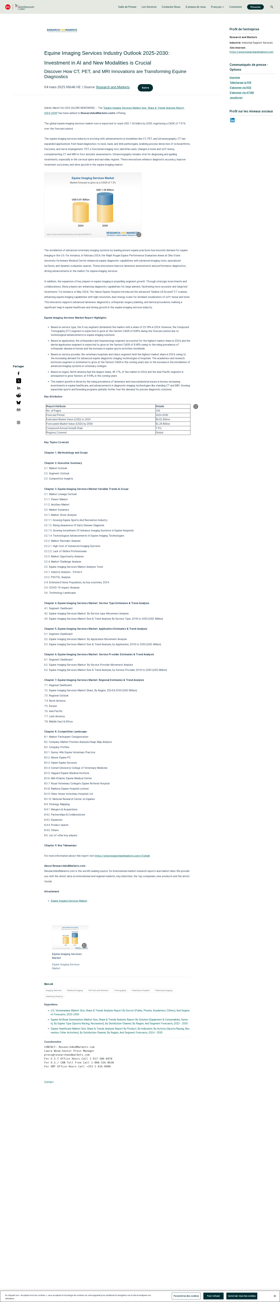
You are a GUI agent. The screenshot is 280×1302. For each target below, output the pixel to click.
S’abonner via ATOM (242, 92)
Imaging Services (54, 990)
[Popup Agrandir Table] (195, 406)
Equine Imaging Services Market (69, 900)
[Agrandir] (138, 234)
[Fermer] (274, 1296)
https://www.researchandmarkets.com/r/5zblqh (122, 855)
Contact (49, 1082)
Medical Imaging (75, 990)
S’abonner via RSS (240, 87)
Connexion (235, 7)
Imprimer (235, 77)
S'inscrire (255, 7)
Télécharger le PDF (241, 82)
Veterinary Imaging (163, 990)
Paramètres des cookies (186, 1296)
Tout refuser (213, 1296)
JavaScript (236, 97)
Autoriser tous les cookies (242, 1296)
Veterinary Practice (54, 996)
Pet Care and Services (98, 990)
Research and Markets (113, 87)
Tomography (120, 990)
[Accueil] (19, 7)
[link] (127, 7)
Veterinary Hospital (140, 990)
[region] (140, 1296)
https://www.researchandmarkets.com (251, 52)
